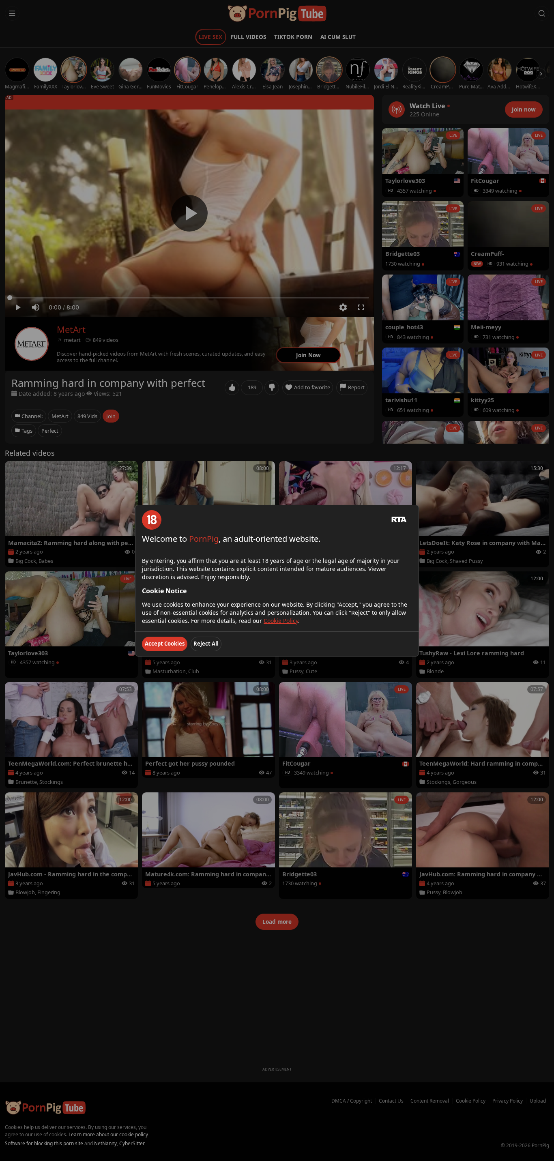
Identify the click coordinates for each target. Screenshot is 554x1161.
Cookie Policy (281, 620)
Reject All (206, 643)
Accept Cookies (165, 643)
